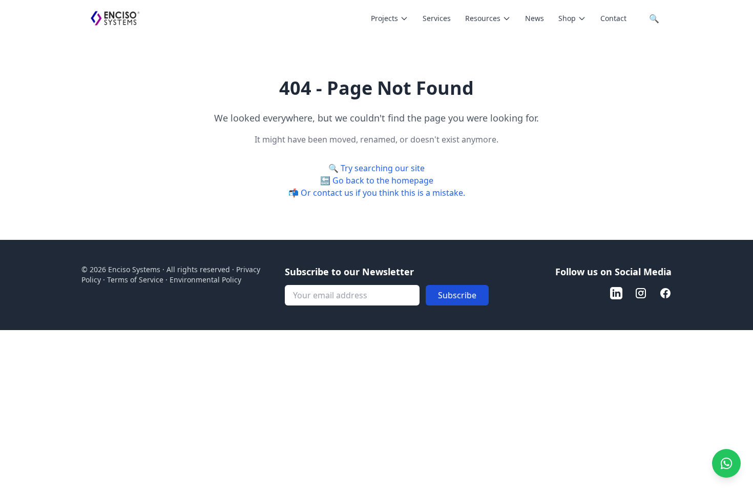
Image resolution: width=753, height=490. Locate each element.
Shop (567, 18)
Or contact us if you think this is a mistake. (383, 192)
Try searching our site (383, 168)
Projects (384, 18)
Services (437, 18)
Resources (482, 18)
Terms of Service (135, 279)
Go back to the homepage (382, 180)
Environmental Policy (205, 279)
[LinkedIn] (616, 293)
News (534, 18)
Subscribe (457, 295)
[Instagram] (641, 293)
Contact (613, 18)
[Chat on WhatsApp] (726, 463)
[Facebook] (665, 293)
